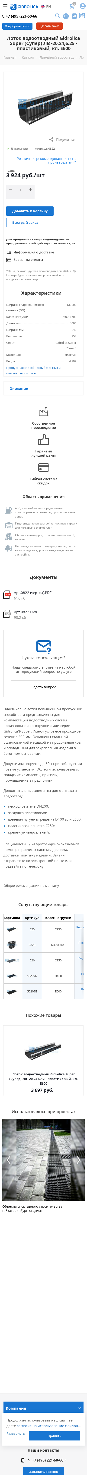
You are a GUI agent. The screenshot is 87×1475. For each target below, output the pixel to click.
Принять (54, 1436)
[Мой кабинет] (83, 6)
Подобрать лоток (17, 26)
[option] (43, 1166)
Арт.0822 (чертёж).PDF (33, 592)
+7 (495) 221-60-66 (21, 16)
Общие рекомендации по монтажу (31, 885)
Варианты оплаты (28, 259)
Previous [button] (8, 1160)
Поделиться (66, 139)
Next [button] (78, 1160)
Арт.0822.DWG (26, 612)
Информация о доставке (33, 252)
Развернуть (15, 1433)
